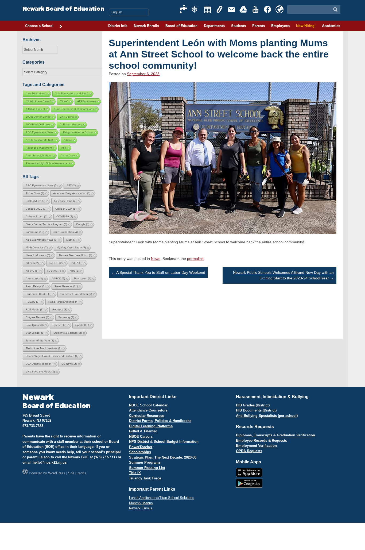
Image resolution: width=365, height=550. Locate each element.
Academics (331, 26)
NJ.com (33, 262)
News (155, 258)
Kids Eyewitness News (41, 239)
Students (238, 26)
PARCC (58, 278)
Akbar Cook (68, 155)
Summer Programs (145, 462)
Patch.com (82, 278)
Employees (280, 26)
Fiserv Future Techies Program (46, 224)
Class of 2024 (65, 208)
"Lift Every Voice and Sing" (71, 93)
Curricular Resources (146, 416)
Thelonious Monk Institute (43, 348)
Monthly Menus (141, 503)
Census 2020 (36, 208)
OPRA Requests (249, 451)
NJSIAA (54, 270)
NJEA (77, 262)
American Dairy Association (71, 193)
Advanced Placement (39, 147)
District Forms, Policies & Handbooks (160, 421)
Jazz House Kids (65, 231)
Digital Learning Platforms (151, 426)
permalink (195, 258)
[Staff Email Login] (231, 9)
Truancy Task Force (145, 478)
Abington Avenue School (78, 132)
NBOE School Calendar (148, 405)
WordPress (56, 473)
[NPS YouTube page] (255, 9)
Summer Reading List (147, 468)
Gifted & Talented (143, 431)
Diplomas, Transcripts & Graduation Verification (275, 435)
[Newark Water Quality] (183, 9)
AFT (63, 147)
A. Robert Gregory (71, 124)
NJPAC (32, 270)
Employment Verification (256, 446)
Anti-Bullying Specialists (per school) (267, 416)
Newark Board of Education (63, 9)
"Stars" (64, 101)
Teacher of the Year (40, 340)
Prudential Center (38, 294)
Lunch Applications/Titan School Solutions (161, 498)
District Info (117, 26)
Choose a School (39, 26)
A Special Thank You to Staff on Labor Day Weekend (158, 272)
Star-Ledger (35, 332)
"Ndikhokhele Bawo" (38, 101)
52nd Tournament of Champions (74, 108)
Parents (258, 26)
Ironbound (35, 231)
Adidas (68, 140)
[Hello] (279, 9)
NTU (74, 270)
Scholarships (140, 452)
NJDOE (56, 262)
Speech (59, 325)
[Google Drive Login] (243, 9)
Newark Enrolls (146, 26)
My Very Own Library (71, 247)
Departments (214, 26)
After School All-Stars (39, 155)
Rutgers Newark (37, 317)
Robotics (59, 309)
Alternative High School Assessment (48, 163)
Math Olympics (37, 247)
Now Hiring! (306, 26)
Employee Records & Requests (261, 441)
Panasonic (34, 278)
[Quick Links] (219, 9)
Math (71, 239)
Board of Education (181, 26)
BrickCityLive (35, 200)
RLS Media (34, 309)
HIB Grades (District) (253, 405)
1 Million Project (35, 108)
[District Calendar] (207, 9)
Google (82, 224)
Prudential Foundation (76, 294)
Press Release (66, 286)
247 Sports (67, 116)
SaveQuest (35, 325)
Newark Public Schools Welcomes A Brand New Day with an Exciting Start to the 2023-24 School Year (283, 275)
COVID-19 (64, 216)
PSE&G (32, 301)
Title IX (135, 473)
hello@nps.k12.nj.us (50, 462)
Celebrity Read (65, 200)
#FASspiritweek (86, 101)
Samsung (66, 317)
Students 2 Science (67, 332)
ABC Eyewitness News (39, 132)
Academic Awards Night (40, 140)
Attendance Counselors (148, 410)
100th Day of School (38, 116)
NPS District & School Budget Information (164, 442)
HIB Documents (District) (256, 410)
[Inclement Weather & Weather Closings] (195, 9)
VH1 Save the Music (40, 371)
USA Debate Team (39, 363)
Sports (82, 325)
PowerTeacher (140, 447)
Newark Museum (38, 255)
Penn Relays (35, 286)
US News (69, 363)
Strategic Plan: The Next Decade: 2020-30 (162, 457)
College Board (36, 216)
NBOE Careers (141, 436)
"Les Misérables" (36, 93)
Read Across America (63, 301)
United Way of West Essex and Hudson (52, 356)
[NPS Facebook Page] (267, 9)
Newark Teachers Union (75, 255)
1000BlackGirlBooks (38, 124)
